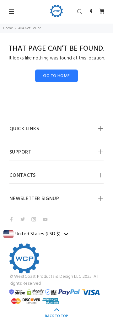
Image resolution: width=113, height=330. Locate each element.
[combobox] (35, 234)
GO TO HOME (56, 76)
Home (8, 28)
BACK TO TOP (56, 316)
